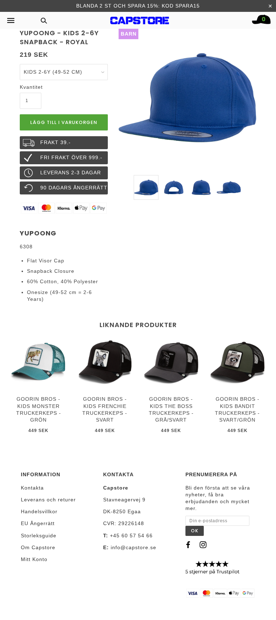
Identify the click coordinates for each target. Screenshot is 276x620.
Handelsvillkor (39, 511)
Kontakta (32, 488)
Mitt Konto (34, 559)
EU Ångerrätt (38, 523)
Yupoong (38, 233)
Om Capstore (38, 547)
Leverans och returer (48, 499)
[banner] (140, 19)
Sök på (41, 20)
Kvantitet (30, 87)
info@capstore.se (133, 547)
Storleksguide (38, 535)
